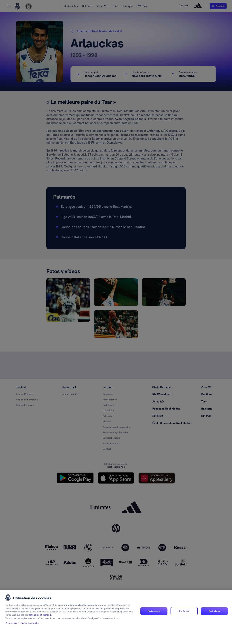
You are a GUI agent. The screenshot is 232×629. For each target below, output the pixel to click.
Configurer (184, 611)
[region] (116, 609)
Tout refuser (214, 611)
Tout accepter (154, 611)
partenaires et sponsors (40, 615)
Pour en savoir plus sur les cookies (22, 623)
